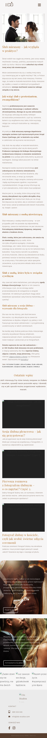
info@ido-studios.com (21, 717)
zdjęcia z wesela (33, 367)
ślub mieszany (7, 367)
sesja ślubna (26, 364)
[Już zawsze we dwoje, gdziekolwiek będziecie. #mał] (23, 679)
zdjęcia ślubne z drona (18, 357)
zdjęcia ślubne (20, 367)
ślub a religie (37, 364)
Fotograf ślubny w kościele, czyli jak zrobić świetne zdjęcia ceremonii (22, 538)
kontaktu (24, 359)
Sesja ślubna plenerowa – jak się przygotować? (21, 433)
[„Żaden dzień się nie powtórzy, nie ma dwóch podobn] (7, 679)
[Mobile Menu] (39, 5)
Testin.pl (33, 735)
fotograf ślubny (13, 364)
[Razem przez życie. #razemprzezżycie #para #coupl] (39, 679)
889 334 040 (17, 712)
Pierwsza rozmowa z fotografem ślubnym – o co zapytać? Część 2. (18, 485)
